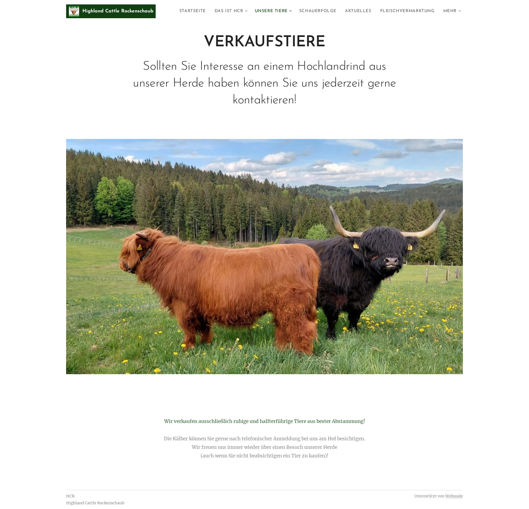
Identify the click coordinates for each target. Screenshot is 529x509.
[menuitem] (194, 11)
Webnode (454, 496)
